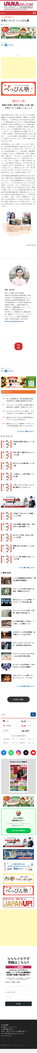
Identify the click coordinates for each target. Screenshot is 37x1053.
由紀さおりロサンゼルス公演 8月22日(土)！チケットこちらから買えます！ (20, 418)
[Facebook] (3, 752)
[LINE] (11, 752)
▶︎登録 (18, 1004)
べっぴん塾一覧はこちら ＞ (27, 567)
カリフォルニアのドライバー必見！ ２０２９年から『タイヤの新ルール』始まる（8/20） (20, 412)
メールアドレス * (10, 992)
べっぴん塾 (4, 17)
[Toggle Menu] (34, 13)
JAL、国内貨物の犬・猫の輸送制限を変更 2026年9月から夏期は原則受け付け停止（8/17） (20, 400)
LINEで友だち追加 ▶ (18, 830)
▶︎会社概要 (4, 1025)
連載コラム (11, 17)
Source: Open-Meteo (29, 745)
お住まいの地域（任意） (13, 982)
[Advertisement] (18, 68)
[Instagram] (18, 752)
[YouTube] (33, 752)
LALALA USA (5, 1045)
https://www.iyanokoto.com (14, 321)
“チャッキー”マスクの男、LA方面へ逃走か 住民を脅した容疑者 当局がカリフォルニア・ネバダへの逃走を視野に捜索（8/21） (20, 406)
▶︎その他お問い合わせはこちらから (12, 1033)
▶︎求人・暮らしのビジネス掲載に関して (14, 1031)
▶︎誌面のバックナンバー (9, 1027)
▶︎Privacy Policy (6, 1035)
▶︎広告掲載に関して (7, 1029)
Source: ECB (6, 732)
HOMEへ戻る (18, 699)
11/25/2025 (5, 24)
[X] (25, 752)
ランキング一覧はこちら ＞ (26, 431)
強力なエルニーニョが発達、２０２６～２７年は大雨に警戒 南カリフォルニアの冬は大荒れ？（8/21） (20, 425)
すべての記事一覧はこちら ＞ (26, 686)
